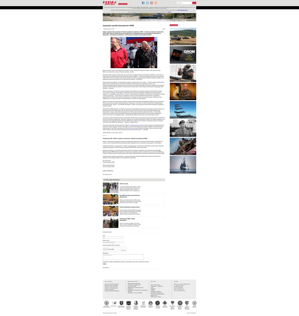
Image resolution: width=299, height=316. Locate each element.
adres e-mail (106, 240)
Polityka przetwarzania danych (182, 10)
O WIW (152, 290)
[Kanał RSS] (156, 3)
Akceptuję (169, 11)
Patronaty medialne (156, 291)
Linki (152, 287)
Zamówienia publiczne (156, 292)
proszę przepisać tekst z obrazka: (112, 245)
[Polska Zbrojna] (121, 5)
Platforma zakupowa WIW (157, 294)
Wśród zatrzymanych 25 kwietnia (111, 91)
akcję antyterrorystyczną (131, 128)
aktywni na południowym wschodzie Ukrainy (136, 125)
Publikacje (130, 288)
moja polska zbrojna (123, 4)
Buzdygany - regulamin (157, 286)
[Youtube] (151, 3)
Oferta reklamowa (155, 284)
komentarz (106, 253)
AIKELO (195, 312)
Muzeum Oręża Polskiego (111, 285)
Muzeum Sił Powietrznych (111, 288)
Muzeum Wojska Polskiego (112, 284)
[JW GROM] (183, 55)
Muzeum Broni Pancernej (111, 286)
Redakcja (153, 288)
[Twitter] (147, 3)
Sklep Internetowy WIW (134, 283)
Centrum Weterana (109, 289)
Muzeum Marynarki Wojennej (112, 290)
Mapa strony (154, 295)
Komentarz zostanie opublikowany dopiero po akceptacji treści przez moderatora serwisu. (126, 261)
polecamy (173, 25)
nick (104, 235)
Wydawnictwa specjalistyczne (135, 287)
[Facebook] (143, 3)
